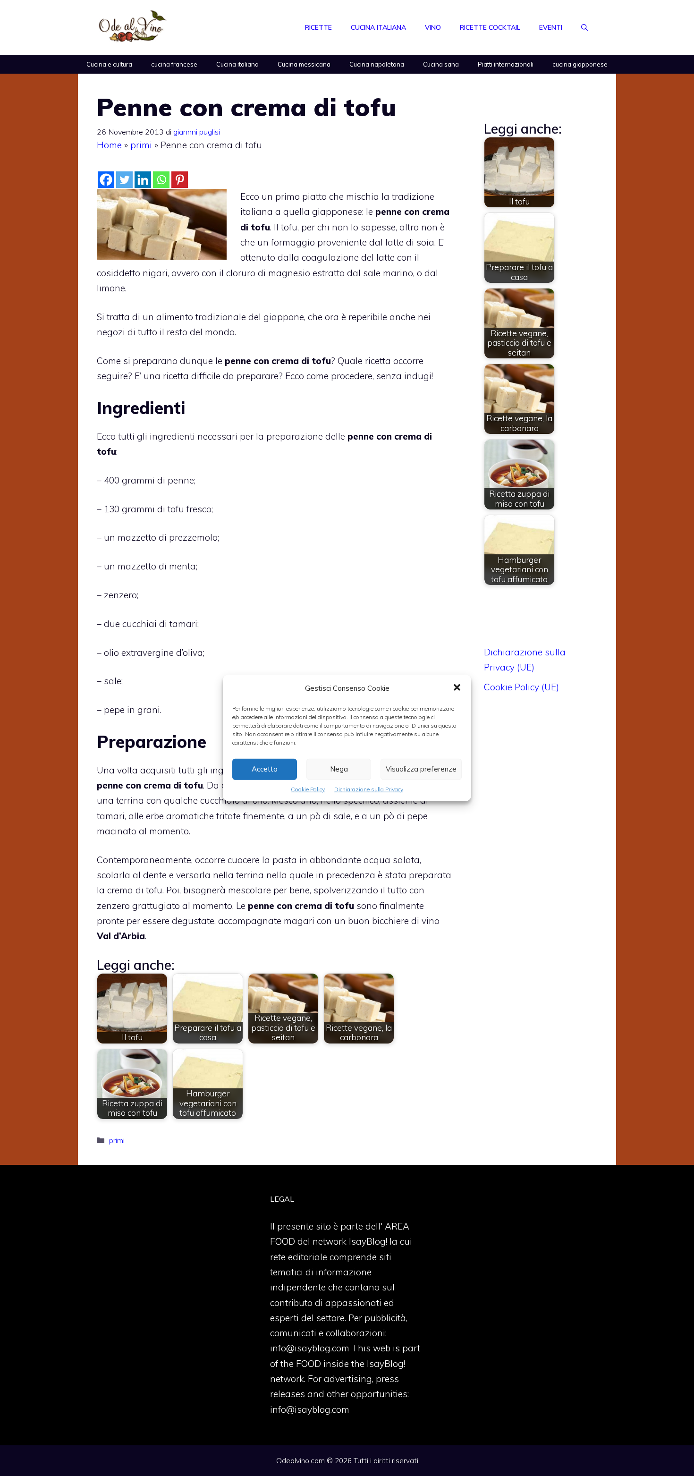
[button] (457, 688)
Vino (433, 27)
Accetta (265, 768)
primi (141, 145)
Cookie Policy (308, 789)
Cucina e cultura (109, 64)
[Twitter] (124, 179)
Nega (339, 768)
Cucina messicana (304, 64)
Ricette (318, 27)
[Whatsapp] (161, 179)
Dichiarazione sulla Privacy (368, 789)
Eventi (550, 27)
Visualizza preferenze (421, 768)
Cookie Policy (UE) (521, 687)
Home (109, 145)
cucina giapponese (580, 64)
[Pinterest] (179, 179)
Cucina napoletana (376, 64)
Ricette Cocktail (490, 27)
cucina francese (174, 64)
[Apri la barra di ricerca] (584, 27)
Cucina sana (441, 64)
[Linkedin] (143, 179)
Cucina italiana (378, 27)
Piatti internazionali (505, 64)
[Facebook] (106, 179)
